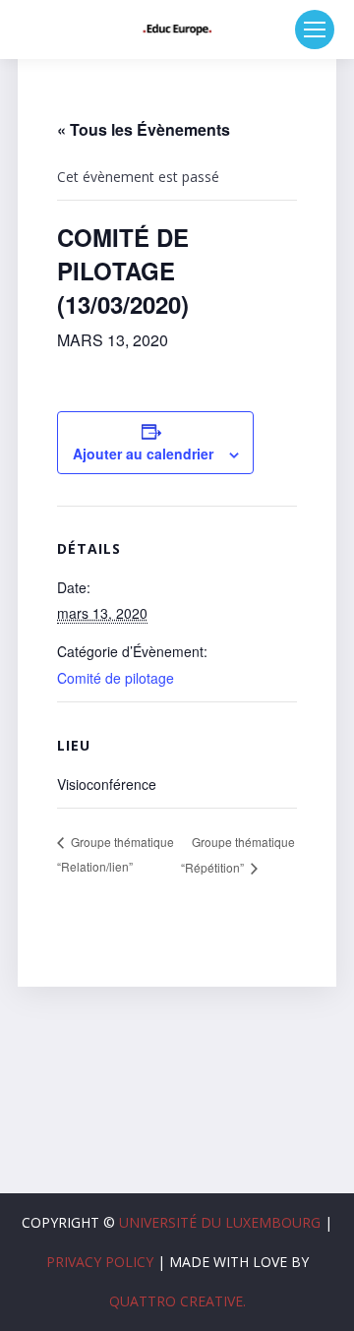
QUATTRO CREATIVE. (177, 1301)
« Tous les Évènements (143, 129)
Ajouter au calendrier (143, 453)
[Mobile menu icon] (314, 29)
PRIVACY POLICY (99, 1261)
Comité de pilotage (115, 678)
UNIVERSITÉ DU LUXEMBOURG (220, 1222)
